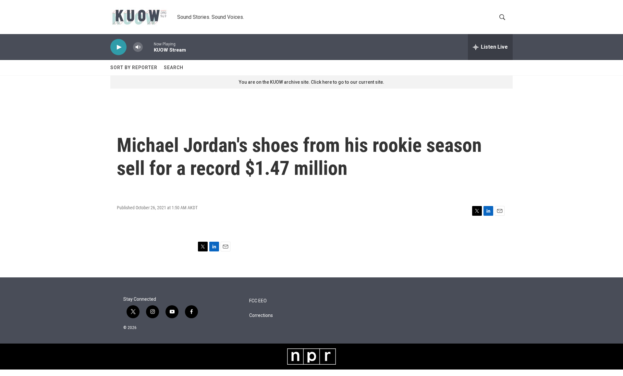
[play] (118, 47)
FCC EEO (258, 300)
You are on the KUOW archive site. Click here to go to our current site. (311, 82)
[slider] (148, 46)
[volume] (137, 47)
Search (173, 67)
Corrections (261, 315)
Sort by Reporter (133, 67)
